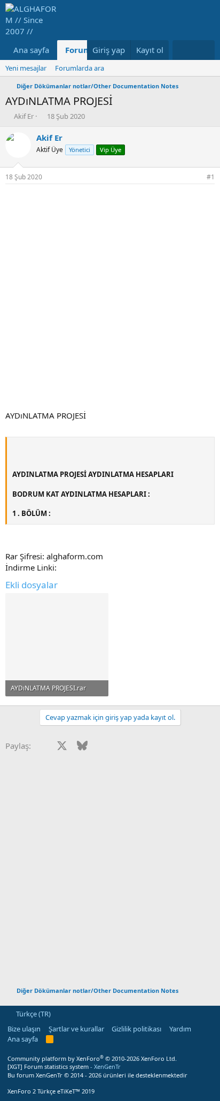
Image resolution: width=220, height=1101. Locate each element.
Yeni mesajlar (25, 68)
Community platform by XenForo (92, 1058)
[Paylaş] (196, 177)
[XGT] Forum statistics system (64, 1066)
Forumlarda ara (79, 68)
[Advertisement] (110, 299)
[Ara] (204, 50)
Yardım (180, 1029)
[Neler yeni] (182, 50)
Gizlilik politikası (136, 1029)
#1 (211, 176)
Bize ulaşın (24, 1029)
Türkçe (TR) (32, 1014)
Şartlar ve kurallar (76, 1029)
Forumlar (84, 49)
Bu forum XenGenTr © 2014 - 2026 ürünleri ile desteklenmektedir (97, 1075)
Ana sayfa (31, 49)
